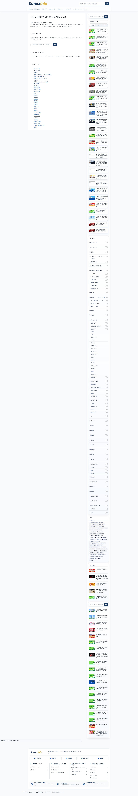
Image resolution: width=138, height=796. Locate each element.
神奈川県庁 (37, 116)
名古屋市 (36, 83)
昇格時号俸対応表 (99, 288)
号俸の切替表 (99, 285)
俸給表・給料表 (99, 282)
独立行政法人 (37, 112)
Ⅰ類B (92, 520)
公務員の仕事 (68, 9)
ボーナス (99, 273)
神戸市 (36, 117)
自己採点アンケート (99, 303)
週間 (98, 25)
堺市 (35, 93)
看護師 (99, 393)
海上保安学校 (93, 351)
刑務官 (92, 334)
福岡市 (36, 119)
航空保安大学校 (94, 365)
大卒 (97, 537)
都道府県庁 (99, 412)
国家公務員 (37, 87)
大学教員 (104, 537)
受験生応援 (93, 531)
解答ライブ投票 (99, 306)
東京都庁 (36, 106)
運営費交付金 (99, 396)
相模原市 (36, 114)
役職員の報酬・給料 (94, 543)
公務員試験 (44, 9)
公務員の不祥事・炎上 (40, 76)
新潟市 (36, 100)
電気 (100, 558)
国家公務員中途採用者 (99, 326)
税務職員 (93, 362)
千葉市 (36, 80)
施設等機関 (93, 545)
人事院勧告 (99, 279)
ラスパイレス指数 (99, 276)
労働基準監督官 (94, 337)
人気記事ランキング (78, 9)
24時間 (92, 25)
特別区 (99, 409)
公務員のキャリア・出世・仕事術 (42, 74)
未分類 (36, 102)
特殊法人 (99, 467)
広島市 (36, 99)
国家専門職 (99, 329)
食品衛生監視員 (94, 374)
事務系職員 (99, 384)
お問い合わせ (39, 792)
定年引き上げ (99, 261)
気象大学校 (93, 342)
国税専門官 (93, 339)
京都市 (36, 72)
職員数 (92, 552)
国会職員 (36, 85)
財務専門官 (93, 371)
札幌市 (36, 104)
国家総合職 (99, 377)
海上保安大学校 (94, 348)
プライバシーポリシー (28, 792)
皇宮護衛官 (93, 360)
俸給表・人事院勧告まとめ (34, 9)
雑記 (35, 127)
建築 (98, 541)
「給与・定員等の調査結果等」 (96, 522)
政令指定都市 (99, 406)
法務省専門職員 (94, 345)
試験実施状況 (93, 554)
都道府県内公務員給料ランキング (96, 556)
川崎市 (36, 97)
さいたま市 (37, 68)
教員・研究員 (99, 390)
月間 (105, 25)
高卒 (92, 560)
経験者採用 (104, 550)
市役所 (99, 403)
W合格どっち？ (60, 9)
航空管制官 (93, 368)
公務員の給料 (52, 9)
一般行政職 (102, 524)
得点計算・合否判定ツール (99, 300)
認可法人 (99, 473)
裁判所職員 (37, 123)
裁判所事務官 (37, 121)
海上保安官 (93, 357)
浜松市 (36, 110)
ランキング (37, 70)
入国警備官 (93, 331)
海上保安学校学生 (94, 354)
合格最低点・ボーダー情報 (41, 82)
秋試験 (97, 550)
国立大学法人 (37, 89)
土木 (91, 535)
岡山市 (36, 95)
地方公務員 (37, 91)
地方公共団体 (99, 535)
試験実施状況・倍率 (39, 125)
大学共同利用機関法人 (99, 387)
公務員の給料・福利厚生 (40, 78)
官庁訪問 (99, 509)
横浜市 (36, 108)
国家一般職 (99, 323)
